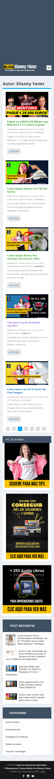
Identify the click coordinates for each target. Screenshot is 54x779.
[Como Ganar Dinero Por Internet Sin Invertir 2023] (27, 239)
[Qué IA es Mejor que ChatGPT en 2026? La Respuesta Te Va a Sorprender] (11, 668)
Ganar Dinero (13, 132)
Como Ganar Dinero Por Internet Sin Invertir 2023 (23, 257)
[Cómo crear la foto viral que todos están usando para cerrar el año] (11, 696)
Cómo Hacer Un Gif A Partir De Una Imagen (26, 391)
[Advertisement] (27, 28)
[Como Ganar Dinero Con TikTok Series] (27, 172)
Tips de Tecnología (16, 751)
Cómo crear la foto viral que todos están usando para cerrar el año (31, 697)
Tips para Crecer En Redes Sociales (23, 324)
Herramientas (13, 729)
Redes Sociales (26, 132)
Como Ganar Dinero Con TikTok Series (27, 190)
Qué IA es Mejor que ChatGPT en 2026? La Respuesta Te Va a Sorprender (23, 670)
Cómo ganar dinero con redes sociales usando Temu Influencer (31, 685)
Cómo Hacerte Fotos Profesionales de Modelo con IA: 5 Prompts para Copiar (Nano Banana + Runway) (32, 639)
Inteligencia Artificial (16, 736)
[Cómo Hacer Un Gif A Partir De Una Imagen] (27, 373)
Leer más (14, 151)
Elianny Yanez (25, 129)
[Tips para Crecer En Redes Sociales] (27, 306)
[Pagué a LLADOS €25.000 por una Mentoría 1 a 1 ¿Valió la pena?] (27, 104)
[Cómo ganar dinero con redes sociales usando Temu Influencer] (11, 684)
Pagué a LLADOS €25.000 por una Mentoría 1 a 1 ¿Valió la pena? (27, 123)
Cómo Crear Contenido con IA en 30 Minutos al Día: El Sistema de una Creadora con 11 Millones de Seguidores (26, 655)
